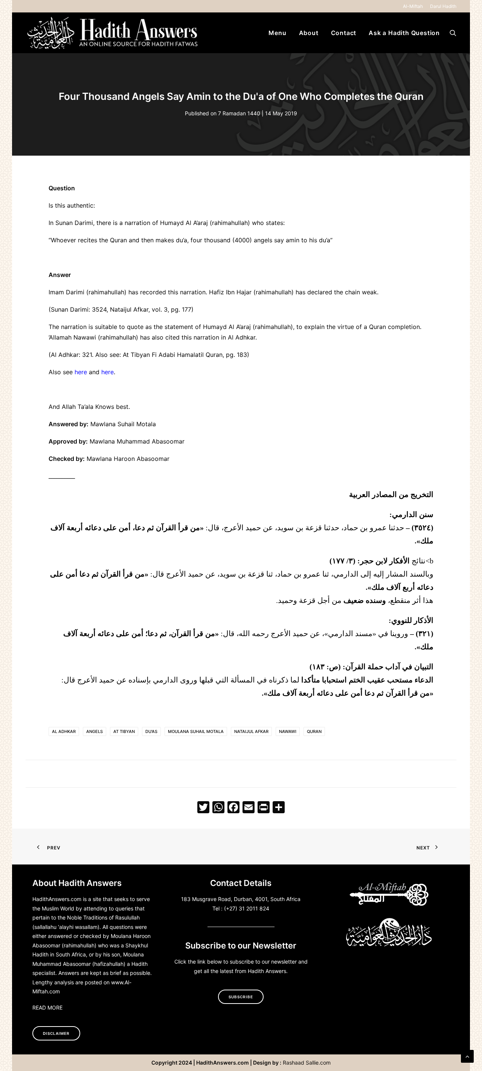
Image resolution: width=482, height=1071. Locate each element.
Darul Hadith (443, 6)
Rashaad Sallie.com (307, 1062)
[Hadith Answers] (113, 33)
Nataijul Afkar (251, 731)
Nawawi (287, 731)
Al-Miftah (413, 6)
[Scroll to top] (467, 1055)
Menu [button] (277, 33)
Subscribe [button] (241, 996)
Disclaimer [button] (56, 1033)
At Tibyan (124, 731)
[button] (453, 32)
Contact (344, 33)
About (309, 33)
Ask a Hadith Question (404, 33)
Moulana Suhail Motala (196, 731)
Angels (94, 731)
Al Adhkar (64, 731)
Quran (314, 731)
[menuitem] (414, 6)
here (81, 372)
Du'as (151, 731)
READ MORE (47, 1007)
